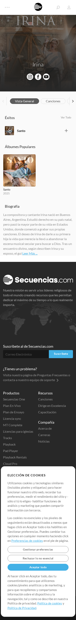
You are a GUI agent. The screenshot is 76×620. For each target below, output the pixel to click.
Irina (38, 64)
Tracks (7, 438)
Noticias (44, 441)
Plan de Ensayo (13, 412)
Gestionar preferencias (38, 549)
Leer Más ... (29, 253)
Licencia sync (12, 418)
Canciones (53, 101)
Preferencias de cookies (27, 540)
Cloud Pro (10, 464)
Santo (21, 131)
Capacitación (47, 412)
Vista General (24, 101)
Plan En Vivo (12, 405)
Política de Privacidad (21, 608)
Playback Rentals (15, 457)
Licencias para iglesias (18, 431)
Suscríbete (61, 353)
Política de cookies (49, 603)
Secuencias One (14, 399)
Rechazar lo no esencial (38, 558)
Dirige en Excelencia (52, 405)
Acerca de (45, 428)
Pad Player (10, 451)
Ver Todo (66, 117)
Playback (9, 444)
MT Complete (12, 425)
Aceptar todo (38, 567)
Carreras (44, 435)
